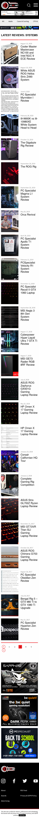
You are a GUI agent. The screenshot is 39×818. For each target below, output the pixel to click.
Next (3, 648)
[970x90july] (19, 26)
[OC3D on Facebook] (14, 779)
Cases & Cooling (23, 20)
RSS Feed (23, 789)
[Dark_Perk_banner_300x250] (19, 709)
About (3, 789)
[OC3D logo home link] (9, 5)
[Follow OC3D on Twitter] (25, 779)
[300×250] (19, 741)
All (3, 20)
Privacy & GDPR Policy (28, 794)
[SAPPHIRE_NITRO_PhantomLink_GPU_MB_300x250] (19, 676)
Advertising (5, 799)
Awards (3, 794)
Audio (11, 20)
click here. (22, 815)
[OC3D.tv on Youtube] (35, 779)
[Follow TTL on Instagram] (3, 779)
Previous (3, 645)
